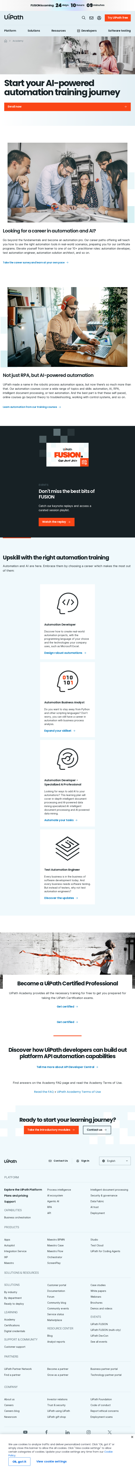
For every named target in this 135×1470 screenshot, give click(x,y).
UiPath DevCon (99, 1335)
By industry (10, 1292)
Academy (9, 1319)
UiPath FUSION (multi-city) (106, 1329)
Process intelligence (59, 1189)
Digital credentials (14, 1331)
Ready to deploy (14, 1303)
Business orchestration (17, 1217)
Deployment (98, 1213)
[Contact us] (91, 18)
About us (9, 1399)
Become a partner (57, 1368)
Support (9, 1202)
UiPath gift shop (56, 1416)
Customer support (14, 1346)
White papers (98, 1290)
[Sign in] (99, 18)
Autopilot (9, 1245)
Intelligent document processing (109, 1189)
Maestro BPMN (56, 1239)
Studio (94, 1239)
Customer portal (56, 1285)
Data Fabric (97, 1201)
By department (13, 1297)
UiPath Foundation (101, 1399)
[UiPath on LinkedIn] (67, 1432)
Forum (50, 1296)
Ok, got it (19, 1462)
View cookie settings (51, 1461)
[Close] (132, 1437)
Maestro (9, 1262)
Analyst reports (56, 1341)
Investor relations (57, 1399)
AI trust (95, 1207)
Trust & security (56, 1405)
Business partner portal (104, 1368)
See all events (99, 1341)
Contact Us (61, 1161)
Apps (7, 1239)
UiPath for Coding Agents (105, 1251)
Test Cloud (97, 1245)
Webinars (96, 1296)
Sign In (85, 1161)
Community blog (56, 1302)
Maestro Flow (55, 1251)
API (49, 1213)
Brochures (96, 1302)
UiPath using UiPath (58, 1410)
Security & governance (104, 1195)
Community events (58, 1308)
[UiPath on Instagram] (88, 1432)
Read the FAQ (44, 1092)
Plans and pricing (16, 1196)
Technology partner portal (106, 1374)
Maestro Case (55, 1245)
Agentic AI (53, 1201)
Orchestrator (54, 1257)
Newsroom (10, 1416)
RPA (49, 1207)
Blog (50, 1335)
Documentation (56, 1290)
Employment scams (102, 1416)
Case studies (98, 1285)
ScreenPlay (54, 1262)
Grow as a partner (57, 1374)
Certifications (12, 1325)
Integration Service (15, 1251)
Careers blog (12, 1410)
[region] (67, 1452)
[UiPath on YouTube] (25, 1432)
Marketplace (54, 1320)
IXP (6, 1257)
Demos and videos (101, 1308)
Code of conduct (101, 1405)
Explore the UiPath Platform (23, 1190)
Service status (55, 1314)
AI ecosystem (55, 1195)
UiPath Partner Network (18, 1368)
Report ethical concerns (105, 1410)
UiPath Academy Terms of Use (79, 1092)
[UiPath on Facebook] (46, 1432)
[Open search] (84, 18)
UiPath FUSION (99, 1324)
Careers (9, 1405)
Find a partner (12, 1374)
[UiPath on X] (110, 1432)
